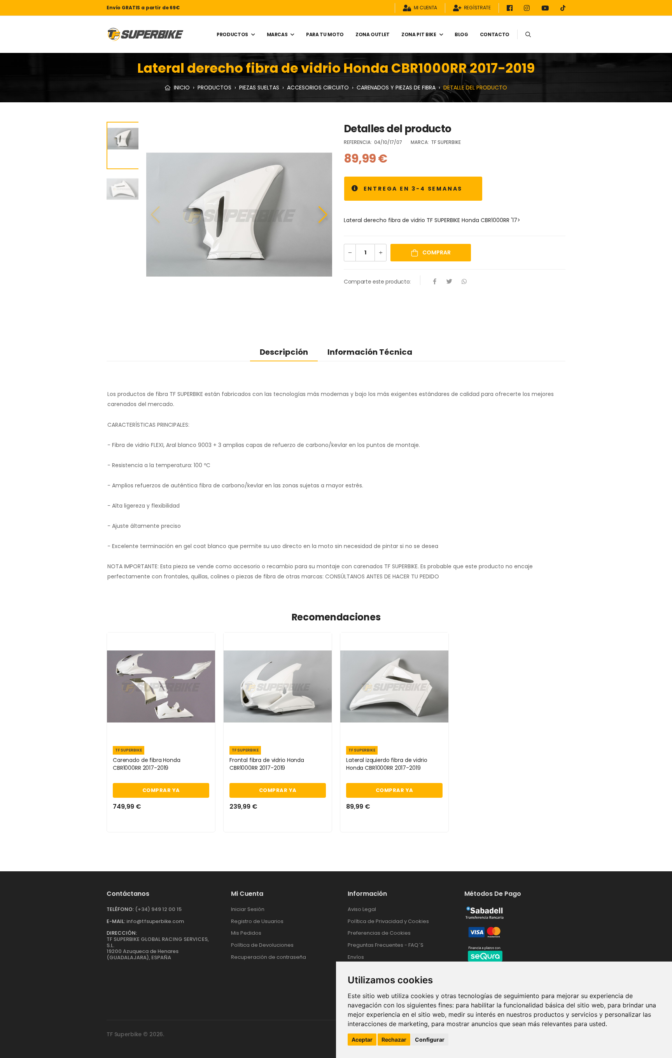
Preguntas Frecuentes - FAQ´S (386, 945)
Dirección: (122, 933)
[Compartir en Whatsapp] (464, 282)
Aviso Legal (362, 909)
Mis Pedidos (246, 933)
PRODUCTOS (232, 34)
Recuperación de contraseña (268, 957)
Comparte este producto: (377, 282)
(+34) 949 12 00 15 (158, 909)
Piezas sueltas (259, 87)
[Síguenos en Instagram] (528, 8)
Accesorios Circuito (318, 87)
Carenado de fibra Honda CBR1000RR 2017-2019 (146, 764)
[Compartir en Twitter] (449, 282)
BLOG (461, 34)
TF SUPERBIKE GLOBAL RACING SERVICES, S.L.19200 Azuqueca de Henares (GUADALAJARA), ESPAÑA (158, 948)
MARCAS (277, 34)
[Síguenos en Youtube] (546, 8)
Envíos (356, 957)
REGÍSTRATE (477, 8)
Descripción (284, 352)
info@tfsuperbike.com (155, 921)
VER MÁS (161, 731)
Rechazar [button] (394, 1039)
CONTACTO (494, 34)
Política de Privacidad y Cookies (388, 921)
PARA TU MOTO (325, 34)
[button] (323, 214)
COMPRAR (436, 252)
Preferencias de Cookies (379, 933)
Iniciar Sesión (247, 909)
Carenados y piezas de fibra (396, 87)
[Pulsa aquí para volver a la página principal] (145, 34)
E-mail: (116, 921)
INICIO (181, 87)
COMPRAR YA (161, 790)
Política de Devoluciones (262, 945)
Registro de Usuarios (257, 921)
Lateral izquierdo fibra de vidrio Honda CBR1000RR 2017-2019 (386, 764)
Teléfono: (120, 909)
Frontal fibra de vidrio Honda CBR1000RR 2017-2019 (266, 764)
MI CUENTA (425, 8)
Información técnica (369, 352)
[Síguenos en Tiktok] (562, 8)
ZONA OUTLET (372, 34)
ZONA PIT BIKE (418, 34)
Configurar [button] (429, 1039)
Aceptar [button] (362, 1039)
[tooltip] (355, 188)
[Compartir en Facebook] (435, 282)
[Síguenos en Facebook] (511, 8)
